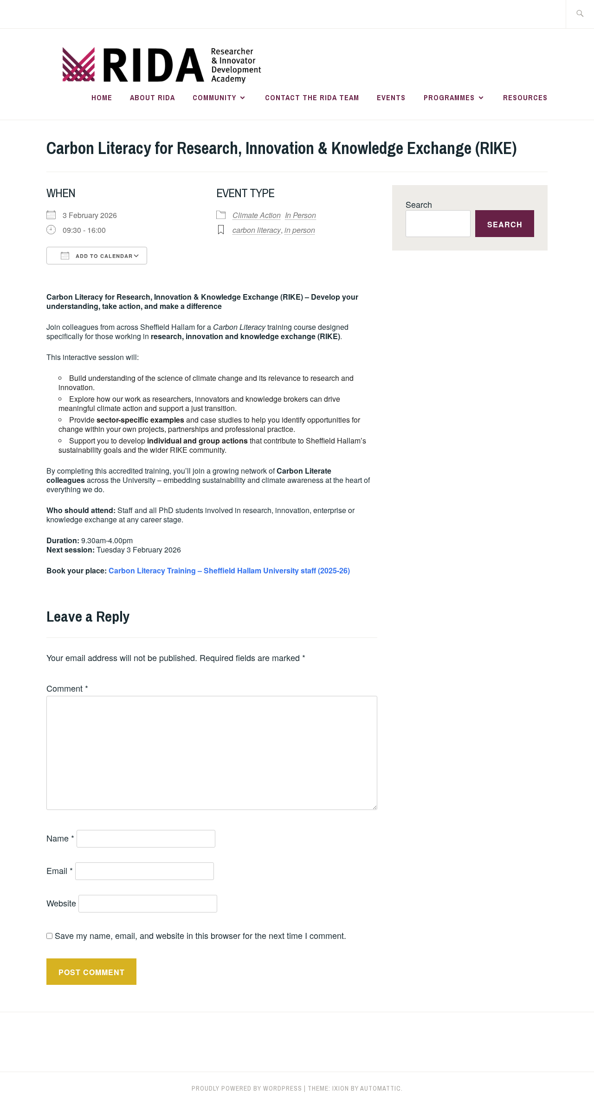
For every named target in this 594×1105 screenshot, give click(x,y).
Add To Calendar (103, 255)
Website (61, 903)
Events (391, 97)
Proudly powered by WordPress (247, 1088)
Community (214, 97)
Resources (525, 97)
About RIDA (152, 97)
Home (101, 97)
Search (419, 204)
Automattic (380, 1088)
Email (59, 870)
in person (299, 230)
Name (60, 838)
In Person (300, 215)
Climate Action (256, 215)
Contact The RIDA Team (312, 97)
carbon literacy (256, 230)
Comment (67, 688)
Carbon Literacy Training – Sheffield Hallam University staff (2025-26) (229, 570)
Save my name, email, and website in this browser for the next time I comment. (200, 935)
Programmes (449, 97)
